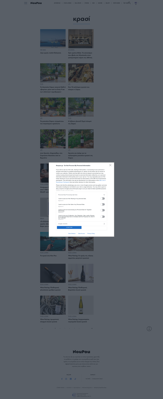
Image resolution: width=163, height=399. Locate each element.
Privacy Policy (91, 233)
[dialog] (81, 199)
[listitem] (81, 195)
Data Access (81, 233)
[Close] (110, 165)
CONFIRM (69, 227)
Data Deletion (72, 233)
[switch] (102, 198)
